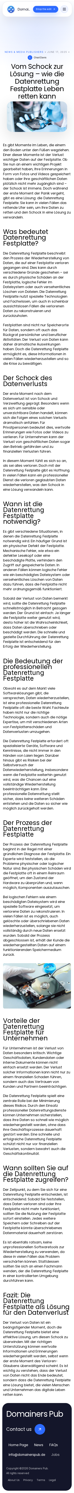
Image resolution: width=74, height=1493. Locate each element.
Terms (41, 1480)
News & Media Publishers (24, 52)
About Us (14, 1480)
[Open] (64, 9)
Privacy (28, 1480)
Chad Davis (40, 57)
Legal (52, 1480)
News (38, 1444)
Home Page (18, 1444)
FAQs (53, 1444)
